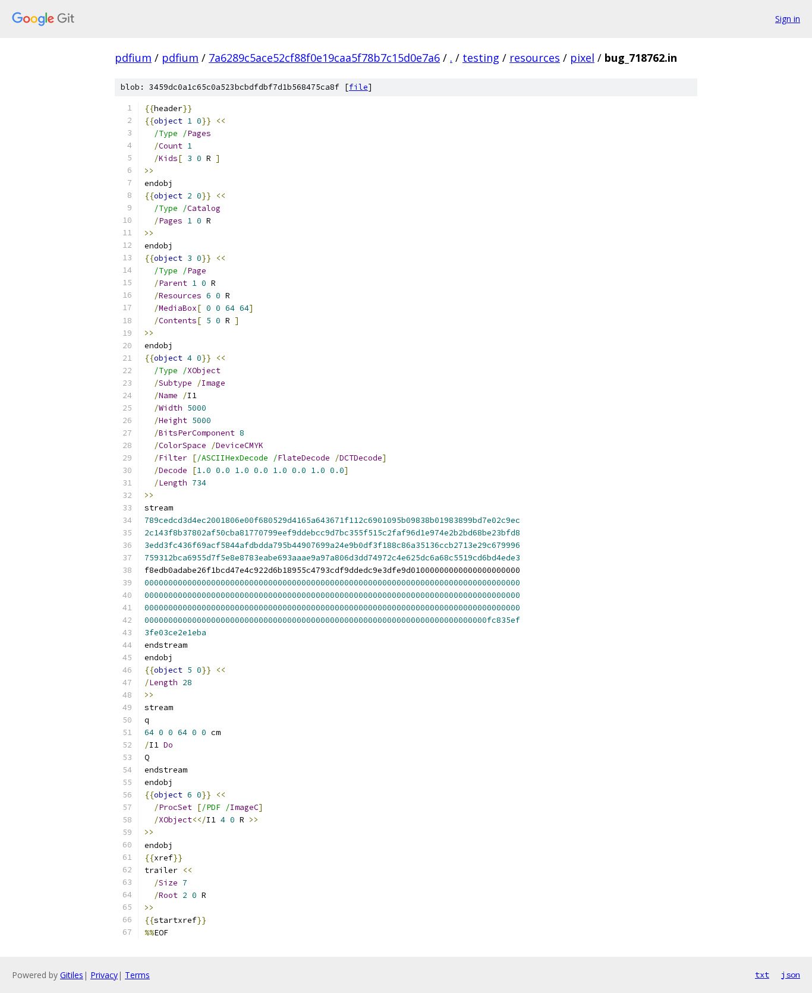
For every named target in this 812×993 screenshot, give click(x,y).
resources (534, 58)
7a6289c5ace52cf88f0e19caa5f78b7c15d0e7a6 (324, 58)
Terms (137, 975)
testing (480, 58)
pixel (582, 58)
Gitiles (71, 975)
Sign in (787, 18)
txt (762, 974)
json (790, 974)
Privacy (104, 975)
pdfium (133, 58)
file (358, 87)
